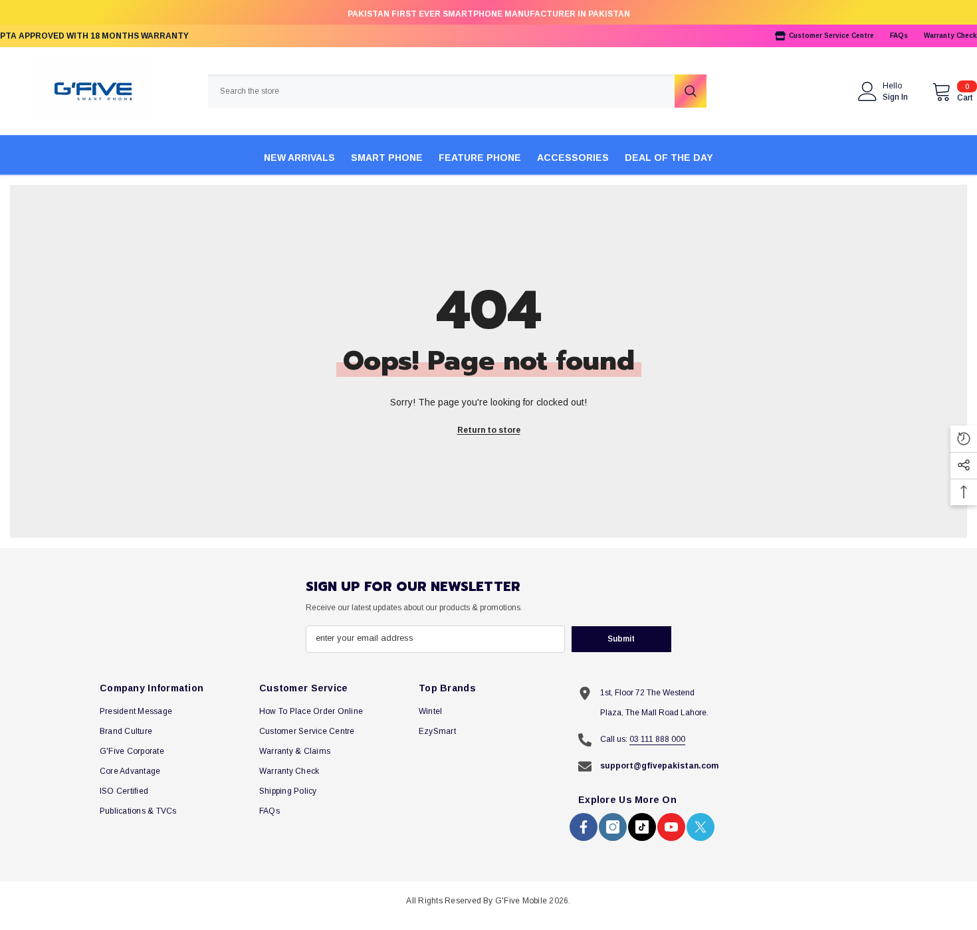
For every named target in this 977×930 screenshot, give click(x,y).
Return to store (488, 430)
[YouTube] (671, 827)
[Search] (457, 91)
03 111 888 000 (657, 739)
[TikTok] (642, 827)
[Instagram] (613, 827)
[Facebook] (583, 827)
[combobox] (441, 91)
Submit (621, 638)
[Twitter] (700, 827)
